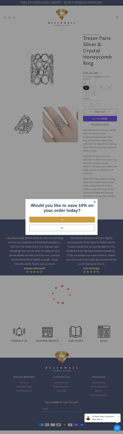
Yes (62, 220)
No (62, 228)
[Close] (95, 202)
